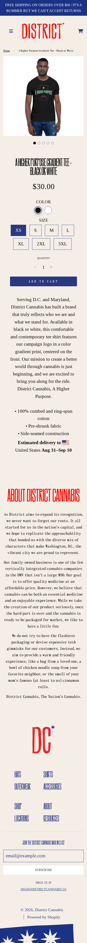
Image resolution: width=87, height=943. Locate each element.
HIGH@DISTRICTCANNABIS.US (43, 889)
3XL (62, 243)
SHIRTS (48, 774)
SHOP (18, 806)
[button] (34, 143)
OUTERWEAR (22, 786)
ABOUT (48, 806)
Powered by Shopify (43, 917)
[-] (35, 267)
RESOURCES (51, 818)
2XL (41, 243)
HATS (17, 774)
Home (6, 50)
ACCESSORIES (52, 786)
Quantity (43, 258)
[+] (51, 267)
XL (21, 243)
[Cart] (81, 30)
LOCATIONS (21, 818)
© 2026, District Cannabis (42, 910)
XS (18, 230)
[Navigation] (12, 30)
